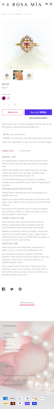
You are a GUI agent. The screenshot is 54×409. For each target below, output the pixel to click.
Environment (25, 151)
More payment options (38, 118)
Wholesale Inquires (13, 349)
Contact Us (9, 337)
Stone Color (6, 94)
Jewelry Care (7, 151)
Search (7, 333)
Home (4, 14)
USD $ (8, 366)
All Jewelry (17, 14)
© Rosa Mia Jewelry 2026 (15, 375)
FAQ (5, 341)
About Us (8, 345)
